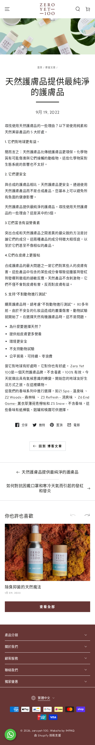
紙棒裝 (24, 409)
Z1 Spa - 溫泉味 (71, 391)
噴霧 (47, 409)
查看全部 (47, 607)
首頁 (40, 67)
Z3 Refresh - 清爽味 (57, 397)
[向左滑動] (75, 515)
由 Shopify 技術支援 (47, 735)
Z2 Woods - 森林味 (20, 397)
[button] (78, 9)
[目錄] (7, 9)
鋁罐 (37, 409)
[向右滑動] (85, 515)
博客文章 (50, 67)
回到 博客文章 (50, 446)
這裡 (33, 384)
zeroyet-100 (40, 730)
